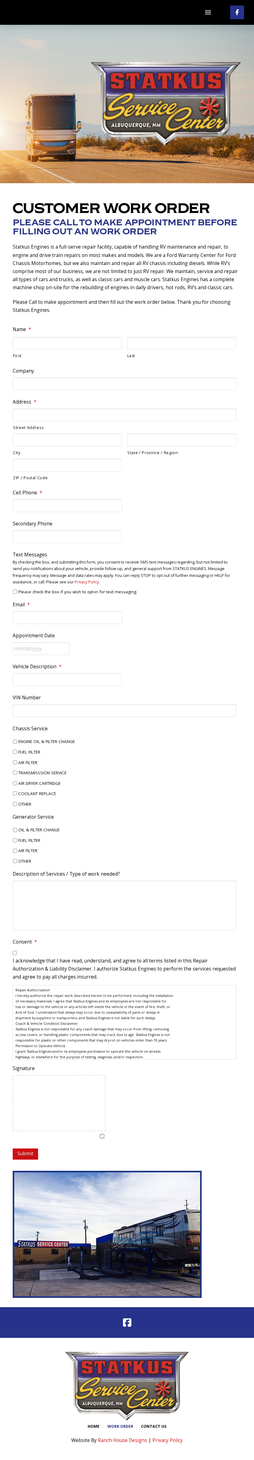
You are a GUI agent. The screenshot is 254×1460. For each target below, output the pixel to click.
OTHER (24, 804)
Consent (25, 942)
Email (21, 605)
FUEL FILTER (29, 752)
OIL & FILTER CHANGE (39, 830)
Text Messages (30, 555)
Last (131, 355)
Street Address (28, 427)
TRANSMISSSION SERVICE (42, 773)
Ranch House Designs (122, 1440)
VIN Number (27, 698)
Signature (24, 1068)
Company (23, 371)
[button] (208, 12)
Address (24, 402)
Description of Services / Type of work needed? (66, 874)
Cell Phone (27, 493)
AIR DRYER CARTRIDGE (39, 783)
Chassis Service (30, 729)
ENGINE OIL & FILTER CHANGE (46, 741)
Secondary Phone (32, 524)
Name (22, 329)
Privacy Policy (87, 582)
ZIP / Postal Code (30, 477)
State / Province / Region (152, 452)
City (16, 452)
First (17, 355)
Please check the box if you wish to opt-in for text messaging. (77, 592)
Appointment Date (34, 636)
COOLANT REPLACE (37, 793)
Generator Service (33, 817)
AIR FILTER (27, 762)
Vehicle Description (37, 667)
